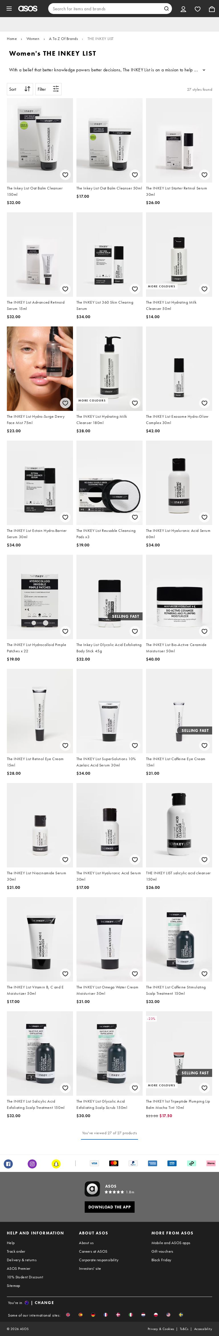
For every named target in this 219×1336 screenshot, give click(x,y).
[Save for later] (65, 174)
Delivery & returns (21, 1259)
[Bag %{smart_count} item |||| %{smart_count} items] (212, 8)
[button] (68, 1315)
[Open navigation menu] (9, 8)
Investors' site (90, 1268)
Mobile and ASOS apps (170, 1242)
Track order (16, 1251)
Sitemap (13, 1285)
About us (86, 1242)
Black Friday (161, 1259)
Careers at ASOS (93, 1251)
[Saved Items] (197, 8)
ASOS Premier (19, 1268)
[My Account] (183, 8)
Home (12, 38)
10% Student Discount (25, 1277)
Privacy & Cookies (161, 1329)
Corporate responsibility (98, 1259)
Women (33, 38)
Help (11, 1242)
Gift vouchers (162, 1251)
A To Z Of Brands (63, 38)
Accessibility (203, 1329)
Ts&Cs (184, 1329)
